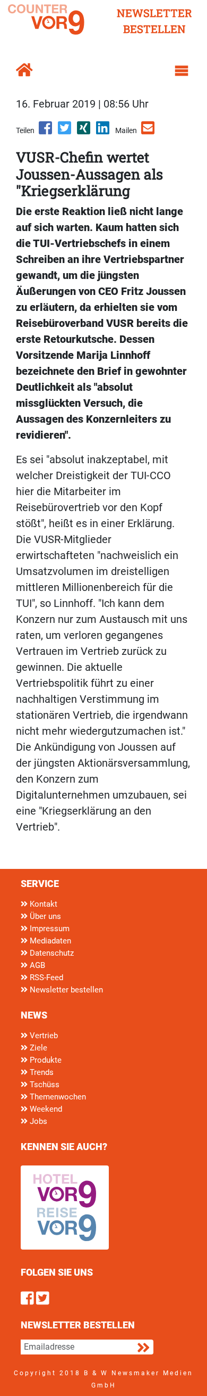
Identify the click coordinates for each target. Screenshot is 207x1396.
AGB (36, 965)
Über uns (44, 916)
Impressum (49, 928)
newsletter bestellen (154, 21)
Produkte (45, 1060)
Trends (41, 1072)
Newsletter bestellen (65, 990)
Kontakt (42, 904)
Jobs (37, 1121)
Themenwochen (57, 1097)
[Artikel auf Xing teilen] (84, 131)
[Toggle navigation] (181, 70)
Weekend (45, 1109)
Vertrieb (43, 1035)
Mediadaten (49, 941)
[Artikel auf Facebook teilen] (46, 131)
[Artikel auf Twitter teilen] (65, 131)
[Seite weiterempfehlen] (148, 131)
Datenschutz (51, 953)
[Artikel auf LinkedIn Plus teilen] (103, 131)
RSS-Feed (45, 977)
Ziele (37, 1048)
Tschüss (43, 1084)
